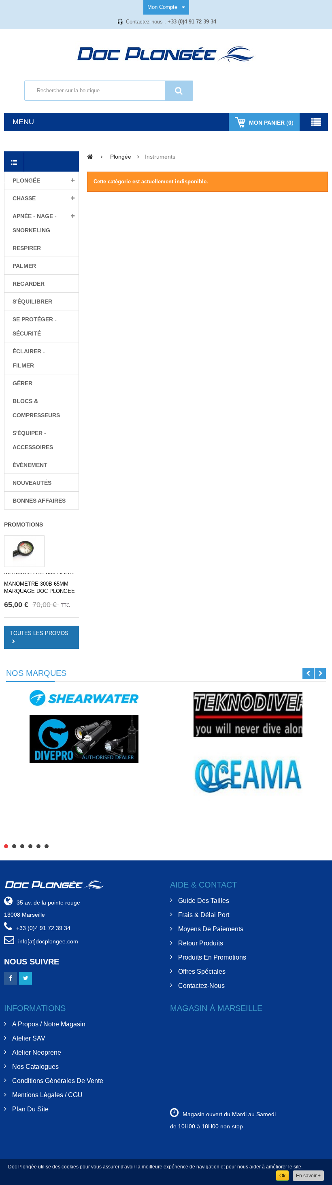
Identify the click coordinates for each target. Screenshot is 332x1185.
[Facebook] (10, 978)
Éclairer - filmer (29, 358)
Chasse (24, 198)
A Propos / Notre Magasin (48, 1024)
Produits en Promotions (212, 957)
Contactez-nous (201, 985)
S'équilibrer (32, 301)
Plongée (26, 180)
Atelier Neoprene (36, 1052)
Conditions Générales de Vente (57, 1080)
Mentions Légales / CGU (47, 1095)
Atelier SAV (28, 1038)
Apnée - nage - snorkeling (35, 223)
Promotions (23, 524)
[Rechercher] (179, 91)
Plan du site (30, 1109)
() (271, 122)
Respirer (27, 248)
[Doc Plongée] (166, 54)
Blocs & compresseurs (36, 408)
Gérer (22, 383)
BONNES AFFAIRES (39, 500)
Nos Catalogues (35, 1066)
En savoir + (308, 1176)
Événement (30, 465)
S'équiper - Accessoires (33, 440)
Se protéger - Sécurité (35, 326)
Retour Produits (200, 943)
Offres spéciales (202, 971)
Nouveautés (32, 483)
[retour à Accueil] (90, 156)
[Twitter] (25, 978)
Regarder (29, 283)
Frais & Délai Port (203, 914)
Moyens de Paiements (210, 929)
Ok (282, 1176)
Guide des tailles (203, 900)
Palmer (24, 266)
